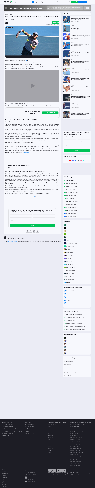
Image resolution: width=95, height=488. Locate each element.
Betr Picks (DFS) (69, 264)
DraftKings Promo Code (75, 441)
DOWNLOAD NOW (50, 112)
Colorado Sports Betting (71, 195)
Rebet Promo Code (74, 459)
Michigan (49, 441)
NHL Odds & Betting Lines (7, 435)
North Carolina (51, 448)
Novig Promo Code (74, 435)
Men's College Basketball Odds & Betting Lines (12, 429)
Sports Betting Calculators (73, 287)
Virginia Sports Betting (71, 198)
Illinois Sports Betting (70, 189)
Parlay (67, 353)
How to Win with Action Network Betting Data (76, 326)
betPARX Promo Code (75, 446)
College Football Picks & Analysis (32, 428)
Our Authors (4, 471)
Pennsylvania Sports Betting (72, 192)
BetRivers (68, 249)
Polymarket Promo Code (75, 429)
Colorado (50, 433)
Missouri (49, 450)
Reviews (67, 221)
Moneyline (68, 343)
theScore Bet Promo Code (75, 444)
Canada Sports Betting (71, 213)
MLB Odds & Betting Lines (7, 433)
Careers (4, 475)
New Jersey (50, 435)
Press (3, 479)
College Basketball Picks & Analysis (32, 429)
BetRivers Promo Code (75, 450)
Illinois (49, 439)
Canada (49, 452)
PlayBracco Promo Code (75, 461)
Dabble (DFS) (69, 258)
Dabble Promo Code (74, 454)
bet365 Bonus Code (74, 428)
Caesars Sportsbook (70, 237)
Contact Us (4, 486)
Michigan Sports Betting (71, 204)
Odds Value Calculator (71, 293)
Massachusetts (51, 444)
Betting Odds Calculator (71, 290)
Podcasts (4, 482)
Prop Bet (68, 349)
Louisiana (50, 428)
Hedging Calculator (70, 300)
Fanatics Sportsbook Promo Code (77, 424)
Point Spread (69, 340)
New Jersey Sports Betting (72, 201)
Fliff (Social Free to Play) (71, 243)
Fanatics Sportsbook (70, 228)
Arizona (49, 431)
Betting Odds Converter (71, 296)
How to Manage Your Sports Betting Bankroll (75, 329)
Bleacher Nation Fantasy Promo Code (78, 456)
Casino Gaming (69, 358)
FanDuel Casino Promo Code (70, 372)
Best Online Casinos (68, 361)
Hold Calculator (69, 303)
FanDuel (68, 282)
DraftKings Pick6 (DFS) (71, 267)
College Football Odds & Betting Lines (10, 428)
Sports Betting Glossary (71, 320)
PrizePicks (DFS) (69, 255)
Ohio (49, 443)
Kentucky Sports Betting (71, 210)
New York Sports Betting (71, 183)
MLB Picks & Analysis (29, 431)
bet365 (68, 224)
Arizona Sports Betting (71, 207)
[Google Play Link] (61, 470)
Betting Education (70, 334)
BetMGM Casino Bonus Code (70, 367)
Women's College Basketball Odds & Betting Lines (12, 431)
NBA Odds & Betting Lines (7, 426)
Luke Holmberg (12, 23)
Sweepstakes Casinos (68, 375)
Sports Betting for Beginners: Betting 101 (75, 317)
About (3, 469)
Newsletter (4, 484)
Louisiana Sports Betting (71, 186)
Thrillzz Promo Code (74, 463)
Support (4, 481)
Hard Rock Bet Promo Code (76, 448)
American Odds (69, 337)
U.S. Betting (68, 177)
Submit (32, 225)
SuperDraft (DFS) (70, 279)
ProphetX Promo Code (75, 439)
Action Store (4, 477)
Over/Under (68, 346)
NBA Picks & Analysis (29, 426)
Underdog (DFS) (69, 252)
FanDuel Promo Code (74, 443)
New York (50, 426)
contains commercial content (12, 241)
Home (6, 14)
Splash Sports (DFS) (70, 276)
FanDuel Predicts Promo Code (76, 431)
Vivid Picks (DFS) (70, 273)
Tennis (11, 14)
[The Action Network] (8, 2)
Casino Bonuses (67, 364)
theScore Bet (69, 240)
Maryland (50, 429)
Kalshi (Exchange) (70, 246)
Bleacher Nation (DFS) (71, 270)
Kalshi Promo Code (74, 433)
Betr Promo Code (74, 457)
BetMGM (68, 231)
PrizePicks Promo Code (75, 465)
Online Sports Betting (70, 180)
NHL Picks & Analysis (29, 433)
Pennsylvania (50, 437)
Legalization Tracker (52, 424)
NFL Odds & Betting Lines (7, 424)
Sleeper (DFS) (69, 261)
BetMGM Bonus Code (74, 426)
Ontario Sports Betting (71, 216)
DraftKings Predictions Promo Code (77, 437)
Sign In (89, 1)
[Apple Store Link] (52, 470)
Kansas (49, 446)
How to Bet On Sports (71, 311)
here (26, 60)
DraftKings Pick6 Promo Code (76, 452)
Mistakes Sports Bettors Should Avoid (74, 323)
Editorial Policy (5, 473)
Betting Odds (69, 306)
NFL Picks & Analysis (29, 424)
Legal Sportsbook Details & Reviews (74, 314)
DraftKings (26, 152)
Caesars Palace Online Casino (70, 369)
